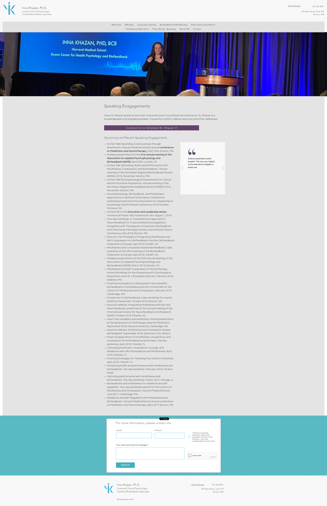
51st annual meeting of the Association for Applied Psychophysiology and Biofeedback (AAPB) (139, 158)
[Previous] (182, 168)
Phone (158, 430)
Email (118, 430)
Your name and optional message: (131, 445)
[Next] (223, 168)
